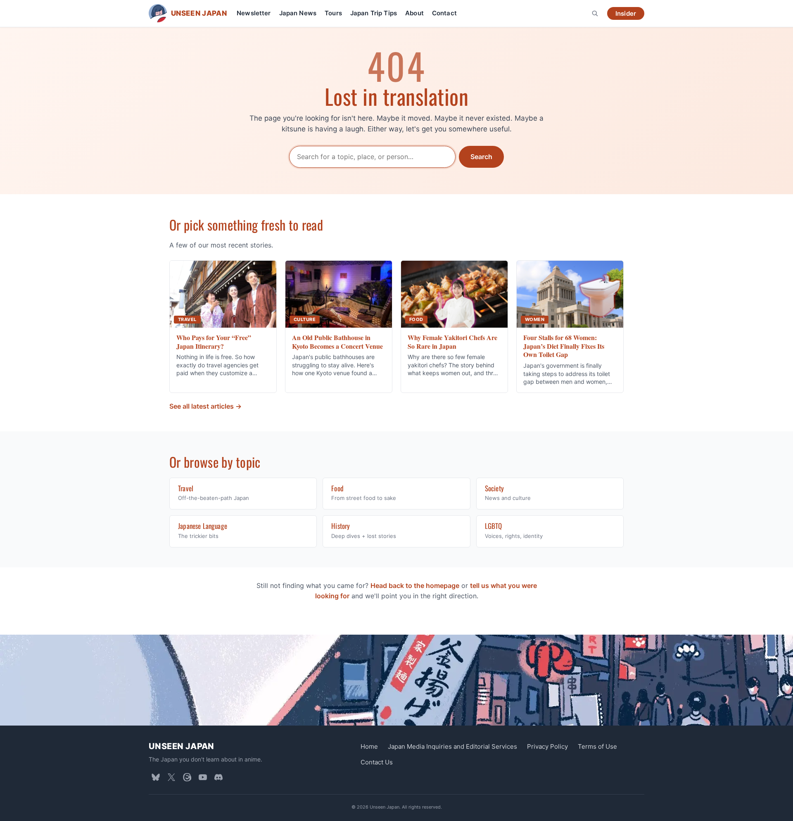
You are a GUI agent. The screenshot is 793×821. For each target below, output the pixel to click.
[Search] (594, 13)
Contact (444, 13)
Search (481, 156)
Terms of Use (597, 746)
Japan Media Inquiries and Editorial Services (452, 746)
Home (369, 746)
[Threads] (187, 777)
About (414, 13)
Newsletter (254, 13)
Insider (625, 13)
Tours (333, 13)
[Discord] (218, 777)
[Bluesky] (156, 777)
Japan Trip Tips (373, 13)
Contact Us (377, 762)
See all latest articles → (205, 406)
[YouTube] (203, 777)
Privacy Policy (547, 746)
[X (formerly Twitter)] (171, 777)
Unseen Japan (181, 746)
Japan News (298, 13)
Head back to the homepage (414, 585)
